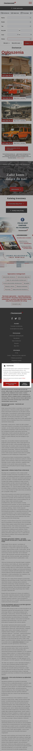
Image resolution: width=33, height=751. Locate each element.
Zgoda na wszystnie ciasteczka (11, 384)
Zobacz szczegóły (24, 384)
